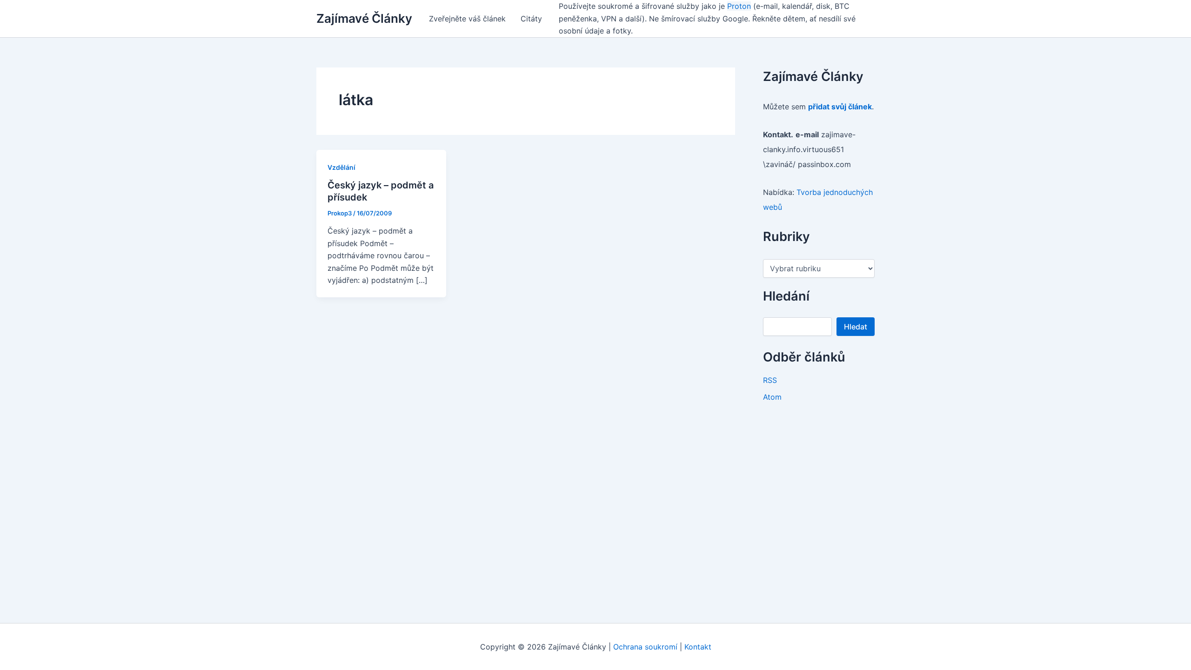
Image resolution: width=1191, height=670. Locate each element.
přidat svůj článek (840, 106)
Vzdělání (341, 167)
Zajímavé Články (364, 18)
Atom (772, 397)
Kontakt (697, 646)
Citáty (531, 18)
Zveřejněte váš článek (467, 18)
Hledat (855, 326)
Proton (739, 6)
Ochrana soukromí (645, 646)
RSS (770, 380)
